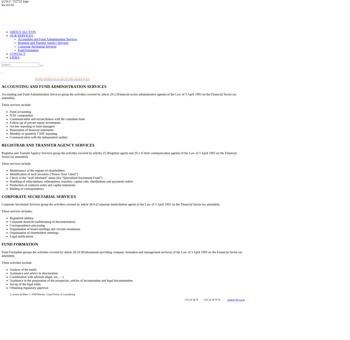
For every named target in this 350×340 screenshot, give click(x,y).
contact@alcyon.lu (236, 299)
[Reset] (41, 65)
